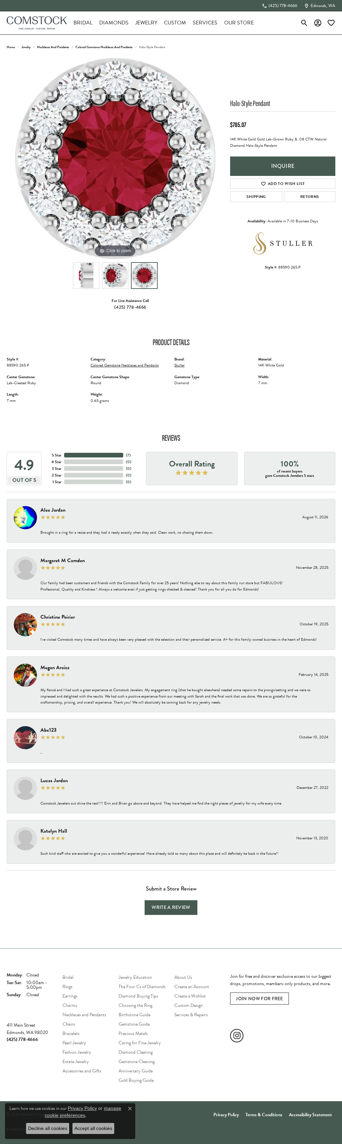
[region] (115, 158)
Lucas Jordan (54, 780)
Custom (175, 23)
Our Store (239, 23)
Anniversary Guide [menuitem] (136, 1070)
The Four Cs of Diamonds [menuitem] (142, 986)
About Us (183, 977)
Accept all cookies (93, 1128)
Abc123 (48, 730)
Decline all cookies (47, 1128)
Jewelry (146, 23)
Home (11, 46)
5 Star (56, 455)
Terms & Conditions (263, 1114)
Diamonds (114, 23)
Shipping (256, 197)
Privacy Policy (226, 1114)
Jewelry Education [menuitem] (135, 977)
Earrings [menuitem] (69, 996)
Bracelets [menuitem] (70, 1033)
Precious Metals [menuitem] (133, 1033)
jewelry (26, 46)
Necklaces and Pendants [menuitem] (84, 1014)
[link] (279, 5)
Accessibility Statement (310, 1114)
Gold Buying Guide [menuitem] (136, 1080)
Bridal (83, 23)
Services (205, 23)
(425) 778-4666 (130, 307)
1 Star (56, 482)
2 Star (56, 475)
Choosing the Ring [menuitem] (135, 1005)
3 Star (56, 468)
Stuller (179, 365)
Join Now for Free (259, 998)
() (128, 455)
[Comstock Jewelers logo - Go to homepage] (36, 22)
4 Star (56, 462)
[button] (304, 22)
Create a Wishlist (190, 996)
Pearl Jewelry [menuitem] (74, 1042)
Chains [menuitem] (68, 1024)
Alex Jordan (52, 510)
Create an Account (191, 986)
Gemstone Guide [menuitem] (134, 1024)
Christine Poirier (57, 617)
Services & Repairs (191, 1014)
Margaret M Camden (62, 560)
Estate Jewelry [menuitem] (75, 1061)
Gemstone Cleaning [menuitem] (137, 1061)
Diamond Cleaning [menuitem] (136, 1052)
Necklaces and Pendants (53, 46)
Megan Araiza (54, 667)
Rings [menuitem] (67, 986)
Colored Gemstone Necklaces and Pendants (104, 46)
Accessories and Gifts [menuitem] (81, 1070)
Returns (309, 197)
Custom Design (188, 1005)
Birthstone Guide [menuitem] (134, 1014)
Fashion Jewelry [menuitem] (76, 1052)
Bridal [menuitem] (67, 977)
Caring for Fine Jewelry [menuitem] (140, 1042)
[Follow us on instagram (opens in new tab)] (236, 1035)
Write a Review (171, 907)
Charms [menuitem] (69, 1005)
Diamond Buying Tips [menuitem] (138, 996)
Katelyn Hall (53, 831)
